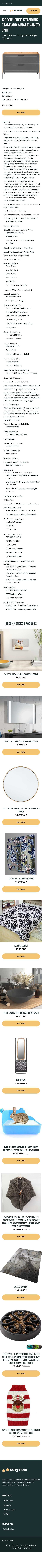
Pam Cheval (21, 1080)
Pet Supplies (11, 1509)
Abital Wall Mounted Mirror (21, 878)
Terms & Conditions (28, 1545)
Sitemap (27, 1548)
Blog (7, 1514)
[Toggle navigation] (4, 10)
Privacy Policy (17, 1548)
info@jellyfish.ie (7, 3)
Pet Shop (33, 11)
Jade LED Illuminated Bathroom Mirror (21, 741)
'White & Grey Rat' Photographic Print (21, 674)
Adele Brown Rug (21, 1286)
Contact (15, 1545)
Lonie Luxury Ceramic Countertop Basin (21, 1012)
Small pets (16, 89)
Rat (22, 89)
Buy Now (21, 112)
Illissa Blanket (21, 945)
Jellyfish (9, 1505)
